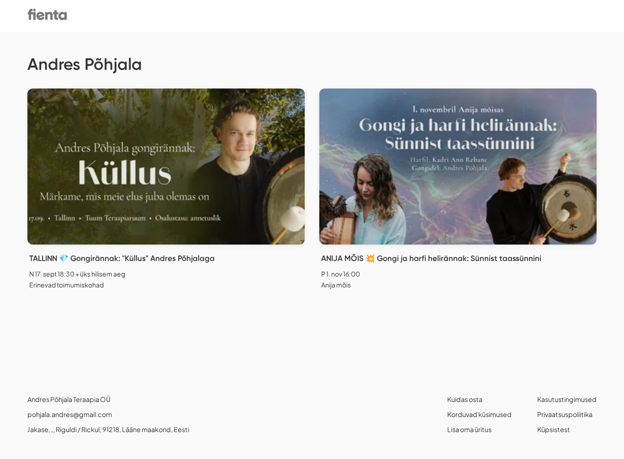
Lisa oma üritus (469, 429)
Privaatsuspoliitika (564, 414)
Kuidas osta (464, 399)
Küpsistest (553, 429)
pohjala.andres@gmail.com (69, 414)
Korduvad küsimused (479, 414)
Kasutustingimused (567, 399)
